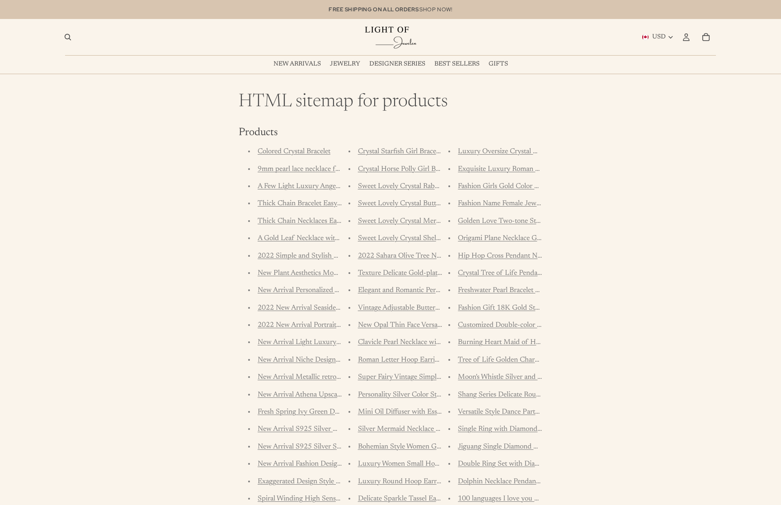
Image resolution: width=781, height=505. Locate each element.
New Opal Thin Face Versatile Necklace (416, 325)
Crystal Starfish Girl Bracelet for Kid (412, 151)
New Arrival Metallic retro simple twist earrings (329, 377)
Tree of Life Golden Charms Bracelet (513, 359)
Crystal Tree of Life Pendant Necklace (515, 273)
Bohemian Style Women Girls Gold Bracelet (423, 446)
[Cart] (706, 37)
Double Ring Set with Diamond (505, 463)
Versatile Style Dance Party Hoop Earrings (521, 411)
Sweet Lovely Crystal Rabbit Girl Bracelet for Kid (432, 186)
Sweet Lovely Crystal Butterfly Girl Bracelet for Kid (435, 203)
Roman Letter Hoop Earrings (401, 359)
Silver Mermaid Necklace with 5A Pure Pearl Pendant (438, 429)
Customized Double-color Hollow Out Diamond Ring (538, 325)
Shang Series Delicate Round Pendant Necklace (529, 394)
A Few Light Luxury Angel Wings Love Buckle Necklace (342, 186)
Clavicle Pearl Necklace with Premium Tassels (426, 342)
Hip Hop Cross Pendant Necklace (508, 256)
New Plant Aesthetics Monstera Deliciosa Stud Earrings (340, 273)
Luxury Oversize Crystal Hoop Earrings (517, 151)
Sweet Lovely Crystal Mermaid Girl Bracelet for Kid (436, 221)
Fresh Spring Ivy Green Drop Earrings (315, 411)
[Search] (68, 37)
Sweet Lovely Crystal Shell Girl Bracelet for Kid (429, 238)
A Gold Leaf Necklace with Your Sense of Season (331, 238)
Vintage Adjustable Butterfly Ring (408, 307)
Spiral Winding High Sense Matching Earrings (327, 498)
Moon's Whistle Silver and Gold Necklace (519, 377)
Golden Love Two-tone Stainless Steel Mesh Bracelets (538, 221)
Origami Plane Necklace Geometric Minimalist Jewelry (540, 238)
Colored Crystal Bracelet (294, 151)
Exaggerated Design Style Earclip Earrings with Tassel (338, 481)
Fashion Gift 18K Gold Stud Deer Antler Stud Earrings (540, 307)
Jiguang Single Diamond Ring (502, 446)
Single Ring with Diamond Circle (507, 429)
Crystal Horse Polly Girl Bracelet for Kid (418, 169)
